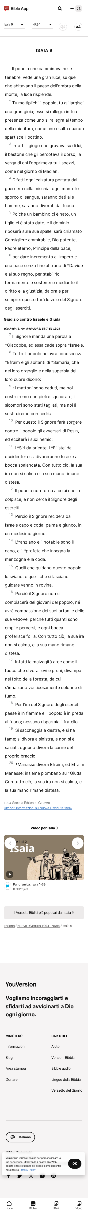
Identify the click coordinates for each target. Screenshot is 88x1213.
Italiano (9, 926)
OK (75, 1163)
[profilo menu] (75, 8)
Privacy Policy (27, 1169)
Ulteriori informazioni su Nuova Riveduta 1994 (38, 807)
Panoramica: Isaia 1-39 (33, 884)
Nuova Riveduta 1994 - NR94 (38, 926)
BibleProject (20, 889)
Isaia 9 (8, 24)
